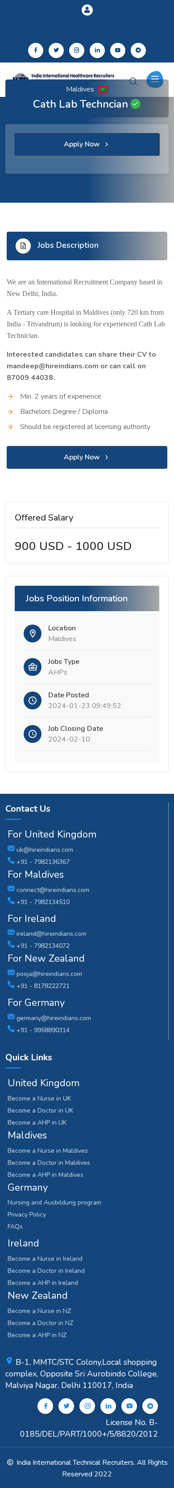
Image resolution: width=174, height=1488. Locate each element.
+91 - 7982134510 (42, 902)
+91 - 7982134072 (42, 946)
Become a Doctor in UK (40, 1110)
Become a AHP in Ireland (43, 1283)
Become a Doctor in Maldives (49, 1163)
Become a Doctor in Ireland (46, 1271)
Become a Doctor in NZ (40, 1323)
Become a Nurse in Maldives (48, 1150)
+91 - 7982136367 (42, 862)
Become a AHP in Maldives (45, 1175)
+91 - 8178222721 (42, 986)
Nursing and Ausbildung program (54, 1202)
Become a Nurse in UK (39, 1098)
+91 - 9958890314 (42, 1030)
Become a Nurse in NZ (39, 1311)
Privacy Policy (27, 1214)
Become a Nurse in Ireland (45, 1259)
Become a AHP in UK (37, 1122)
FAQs (15, 1226)
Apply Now (83, 144)
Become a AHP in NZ (37, 1335)
